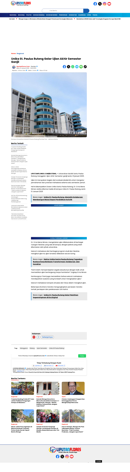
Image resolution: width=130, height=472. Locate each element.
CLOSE (98, 461)
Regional (21, 15)
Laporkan (37, 365)
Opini (89, 15)
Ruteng (32, 348)
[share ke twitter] (69, 68)
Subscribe (60, 365)
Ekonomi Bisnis (51, 15)
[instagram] (105, 5)
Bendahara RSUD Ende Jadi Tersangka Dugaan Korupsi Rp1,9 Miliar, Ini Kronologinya (98, 19)
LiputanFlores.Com (23, 66)
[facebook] (95, 5)
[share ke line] (81, 68)
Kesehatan (73, 15)
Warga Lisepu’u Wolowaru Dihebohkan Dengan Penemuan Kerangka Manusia (38, 19)
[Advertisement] (65, 467)
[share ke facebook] (65, 68)
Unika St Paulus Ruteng (56, 348)
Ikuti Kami (49, 365)
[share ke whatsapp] (73, 68)
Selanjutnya (47, 337)
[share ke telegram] (77, 68)
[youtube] (109, 5)
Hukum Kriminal (39, 15)
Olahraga (82, 15)
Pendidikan (63, 15)
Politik (28, 15)
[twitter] (100, 5)
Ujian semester (42, 348)
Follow (82, 356)
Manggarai (24, 348)
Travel (95, 15)
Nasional (13, 15)
